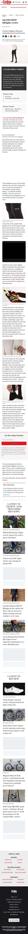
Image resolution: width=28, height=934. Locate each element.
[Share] (3, 36)
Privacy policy (14, 904)
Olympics (20, 862)
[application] (14, 249)
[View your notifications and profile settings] (10, 2)
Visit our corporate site (19, 927)
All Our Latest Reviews (7, 879)
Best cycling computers (20, 872)
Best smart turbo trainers (7, 872)
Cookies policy (14, 907)
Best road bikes (7, 869)
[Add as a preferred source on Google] (14, 920)
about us (14, 897)
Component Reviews (7, 882)
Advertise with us (14, 909)
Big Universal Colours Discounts (18, 7)
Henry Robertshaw (9, 135)
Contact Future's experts (14, 899)
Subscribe (18, 2)
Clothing (11, 15)
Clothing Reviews (20, 882)
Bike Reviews (21, 879)
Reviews (4, 15)
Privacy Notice (21, 449)
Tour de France (8, 859)
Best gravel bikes (21, 869)
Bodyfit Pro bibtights (16, 281)
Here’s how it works (19, 40)
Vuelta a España (8, 862)
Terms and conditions (14, 902)
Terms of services (20, 447)
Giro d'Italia (19, 859)
